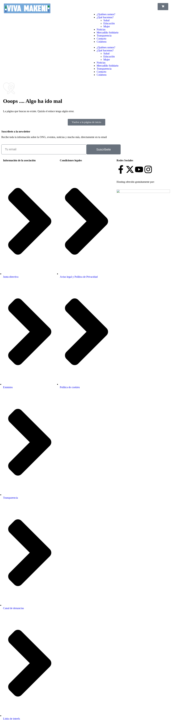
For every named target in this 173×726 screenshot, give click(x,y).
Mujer (106, 26)
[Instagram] (148, 169)
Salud (106, 20)
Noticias (101, 29)
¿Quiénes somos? (106, 14)
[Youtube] (139, 169)
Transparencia (104, 35)
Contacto (101, 38)
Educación (109, 23)
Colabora (101, 41)
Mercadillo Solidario (107, 32)
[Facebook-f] (121, 169)
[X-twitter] (130, 169)
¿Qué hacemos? (105, 17)
